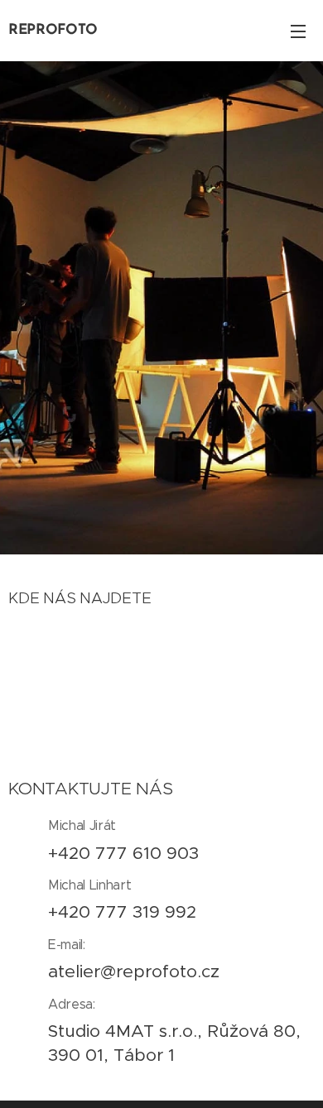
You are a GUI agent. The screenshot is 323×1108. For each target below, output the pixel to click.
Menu (298, 30)
